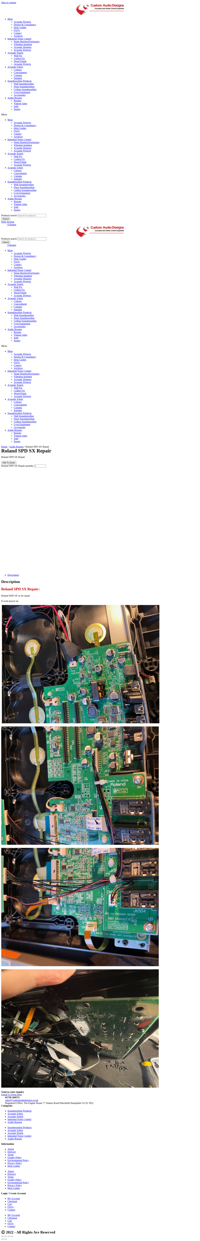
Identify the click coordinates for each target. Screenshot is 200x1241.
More (10, 19)
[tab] (103, 575)
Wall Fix (18, 55)
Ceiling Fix (19, 58)
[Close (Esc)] (2, 1236)
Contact (17, 33)
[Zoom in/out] (12, 1236)
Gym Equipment (22, 92)
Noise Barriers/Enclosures (26, 41)
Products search (9, 215)
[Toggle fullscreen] (9, 1236)
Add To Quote (8, 463)
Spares (17, 109)
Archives (18, 36)
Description (13, 575)
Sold (16, 106)
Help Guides (20, 27)
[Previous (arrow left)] (2, 1239)
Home (4, 446)
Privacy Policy (15, 1163)
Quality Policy (15, 1157)
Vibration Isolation (23, 44)
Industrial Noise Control (19, 38)
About (11, 1149)
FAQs (17, 30)
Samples (18, 78)
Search (5, 219)
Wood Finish (20, 61)
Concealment (20, 72)
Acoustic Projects (22, 22)
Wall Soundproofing (24, 83)
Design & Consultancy (25, 24)
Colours (18, 69)
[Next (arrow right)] (5, 1239)
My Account (14, 1198)
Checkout (12, 1201)
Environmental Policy (18, 1160)
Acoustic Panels (15, 52)
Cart (10, 1204)
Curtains (18, 75)
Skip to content (8, 2)
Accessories (19, 95)
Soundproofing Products (20, 81)
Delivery (12, 1152)
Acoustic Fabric (15, 67)
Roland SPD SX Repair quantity (17, 465)
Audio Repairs (15, 98)
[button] (100, 114)
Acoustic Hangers (22, 47)
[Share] (5, 1236)
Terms (11, 1154)
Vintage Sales (20, 103)
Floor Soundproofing (24, 86)
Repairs (17, 100)
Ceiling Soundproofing (25, 89)
